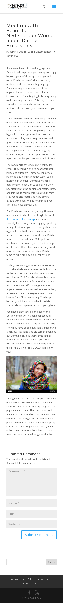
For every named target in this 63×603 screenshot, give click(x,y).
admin (13, 51)
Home (14, 579)
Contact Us (29, 583)
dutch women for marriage (21, 219)
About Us (42, 579)
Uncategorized (44, 51)
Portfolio (28, 579)
